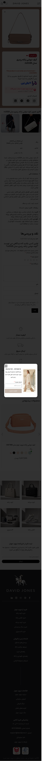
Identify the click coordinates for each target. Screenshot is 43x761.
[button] (6, 366)
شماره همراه (18, 382)
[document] (20, 380)
